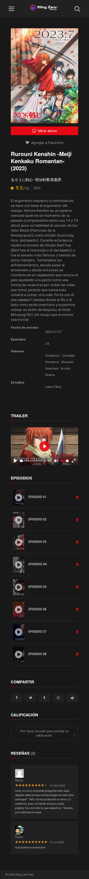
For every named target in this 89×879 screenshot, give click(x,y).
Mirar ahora (47, 131)
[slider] (30, 461)
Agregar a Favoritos (47, 143)
